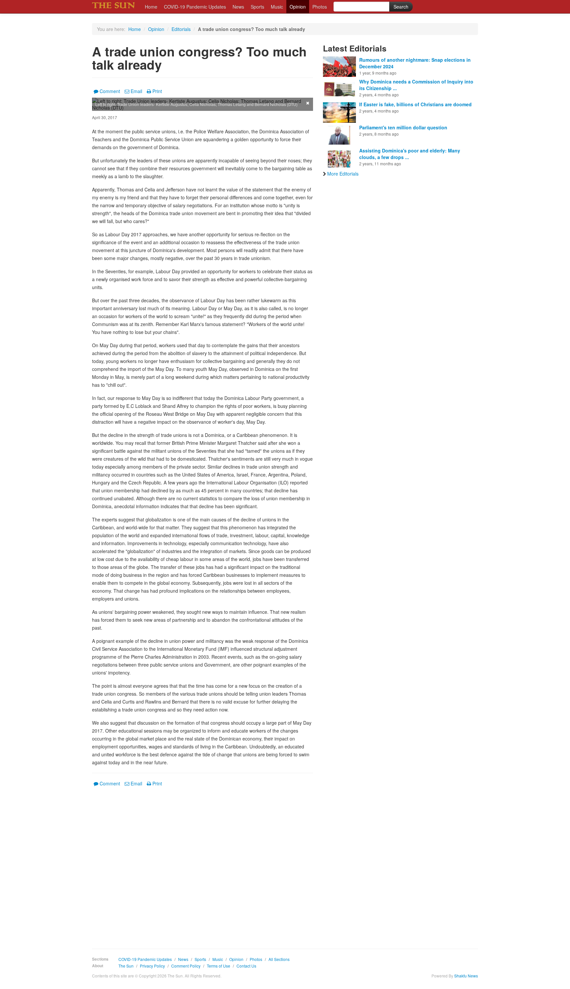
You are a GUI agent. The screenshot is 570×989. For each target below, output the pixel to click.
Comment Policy (186, 966)
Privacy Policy (152, 966)
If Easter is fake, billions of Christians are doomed (415, 104)
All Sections (279, 959)
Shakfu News (466, 975)
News (238, 6)
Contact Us (246, 966)
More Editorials (343, 173)
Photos (319, 6)
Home (151, 6)
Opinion (298, 6)
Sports (257, 6)
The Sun (126, 966)
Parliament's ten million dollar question (403, 127)
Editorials (181, 29)
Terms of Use (218, 966)
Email (136, 91)
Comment (110, 91)
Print (157, 91)
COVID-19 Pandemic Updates (195, 6)
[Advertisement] (202, 863)
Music (277, 6)
